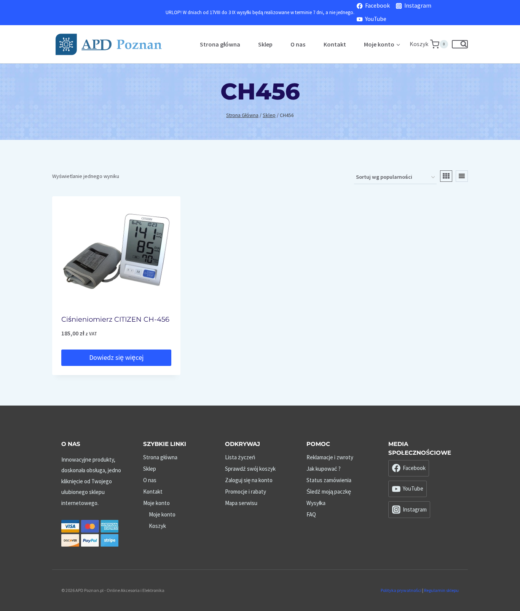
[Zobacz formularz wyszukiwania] (460, 44)
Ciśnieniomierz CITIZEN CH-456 (115, 319)
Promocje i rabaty (245, 491)
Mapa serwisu (241, 503)
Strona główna (220, 44)
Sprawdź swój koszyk (250, 468)
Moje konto (156, 503)
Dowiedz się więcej (116, 357)
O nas (297, 44)
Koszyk (157, 525)
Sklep (265, 44)
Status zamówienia (328, 480)
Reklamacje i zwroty (329, 457)
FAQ (311, 514)
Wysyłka (315, 503)
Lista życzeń (240, 457)
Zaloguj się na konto (249, 480)
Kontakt (335, 44)
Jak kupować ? (323, 468)
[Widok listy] (462, 176)
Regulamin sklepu (441, 590)
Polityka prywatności (401, 590)
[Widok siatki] (446, 176)
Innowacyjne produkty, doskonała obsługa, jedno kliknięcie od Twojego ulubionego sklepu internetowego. (91, 481)
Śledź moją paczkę (328, 491)
